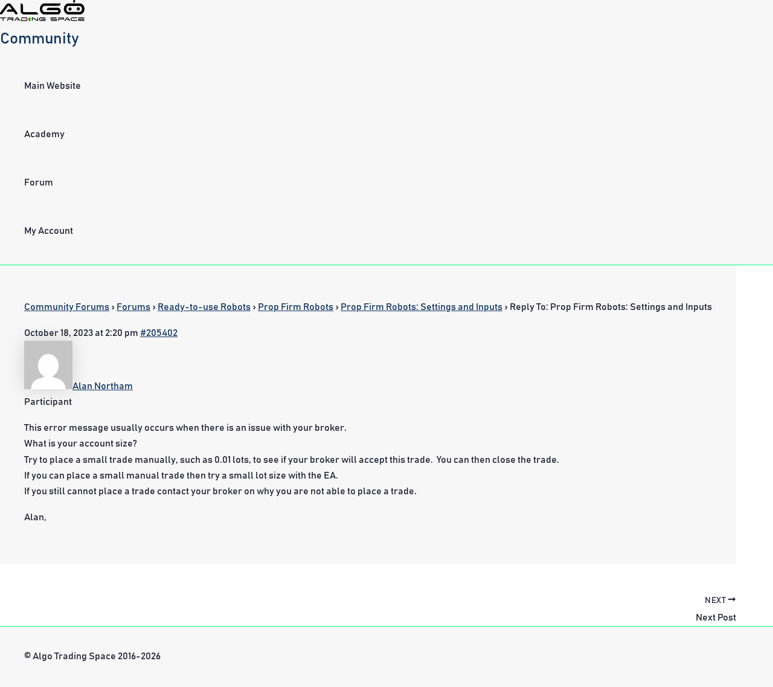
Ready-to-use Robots (204, 307)
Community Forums (66, 307)
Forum (38, 182)
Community (39, 39)
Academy (44, 134)
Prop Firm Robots (295, 307)
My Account (48, 231)
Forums (133, 307)
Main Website (52, 86)
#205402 (159, 333)
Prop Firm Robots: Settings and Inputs (421, 307)
